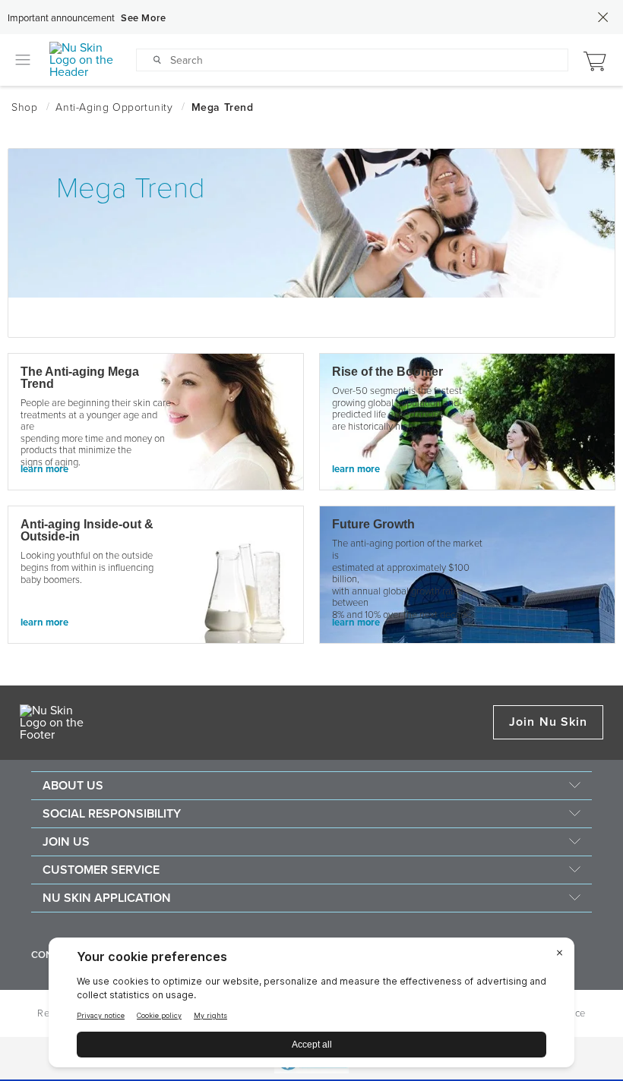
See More (143, 18)
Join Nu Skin (548, 722)
